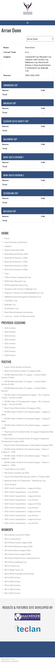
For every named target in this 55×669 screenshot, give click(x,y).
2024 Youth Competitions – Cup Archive (21, 500)
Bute (27, 52)
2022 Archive (9, 339)
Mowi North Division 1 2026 (15, 258)
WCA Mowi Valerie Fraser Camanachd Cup (22, 558)
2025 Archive (9, 328)
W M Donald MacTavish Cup (16, 285)
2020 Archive (9, 347)
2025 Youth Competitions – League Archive (22, 488)
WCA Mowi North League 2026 (17, 550)
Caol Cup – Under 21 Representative (19, 316)
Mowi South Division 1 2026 (16, 262)
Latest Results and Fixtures (15, 242)
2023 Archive (9, 336)
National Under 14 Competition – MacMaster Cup (25, 480)
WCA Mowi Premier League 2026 (18, 542)
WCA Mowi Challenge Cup (15, 562)
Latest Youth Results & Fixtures (17, 367)
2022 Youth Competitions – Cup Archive (21, 515)
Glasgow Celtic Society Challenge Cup (20, 289)
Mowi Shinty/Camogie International (19, 574)
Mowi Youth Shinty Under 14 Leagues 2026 (22, 408)
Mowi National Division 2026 (16, 254)
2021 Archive (9, 343)
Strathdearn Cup (11, 308)
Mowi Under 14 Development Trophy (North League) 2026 (28, 445)
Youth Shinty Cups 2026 (14, 469)
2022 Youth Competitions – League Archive (22, 511)
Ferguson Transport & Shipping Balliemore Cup (23, 293)
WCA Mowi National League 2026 (18, 546)
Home (6, 238)
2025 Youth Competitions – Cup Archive (21, 492)
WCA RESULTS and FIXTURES (17, 535)
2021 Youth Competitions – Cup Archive (21, 523)
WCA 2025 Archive (12, 577)
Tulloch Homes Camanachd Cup (17, 277)
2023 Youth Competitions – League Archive (22, 504)
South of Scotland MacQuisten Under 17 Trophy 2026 (26, 476)
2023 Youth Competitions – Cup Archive (21, 507)
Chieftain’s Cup (10, 300)
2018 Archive (9, 355)
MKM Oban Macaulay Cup (15, 281)
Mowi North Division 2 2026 (15, 265)
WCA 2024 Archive (12, 581)
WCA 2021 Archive (12, 593)
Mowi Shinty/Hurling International (18, 312)
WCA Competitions (12, 539)
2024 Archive (9, 332)
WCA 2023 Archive (12, 585)
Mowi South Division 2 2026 (16, 269)
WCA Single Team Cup (13, 570)
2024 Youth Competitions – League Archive (22, 496)
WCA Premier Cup (12, 566)
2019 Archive (9, 351)
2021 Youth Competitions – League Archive (22, 519)
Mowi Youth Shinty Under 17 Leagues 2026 (22, 371)
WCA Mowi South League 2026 (17, 554)
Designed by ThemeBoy (10, 661)
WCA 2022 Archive (12, 589)
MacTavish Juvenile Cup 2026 (16, 473)
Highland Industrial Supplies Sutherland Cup (22, 297)
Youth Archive (10, 484)
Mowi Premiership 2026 (14, 250)
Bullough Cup (10, 304)
